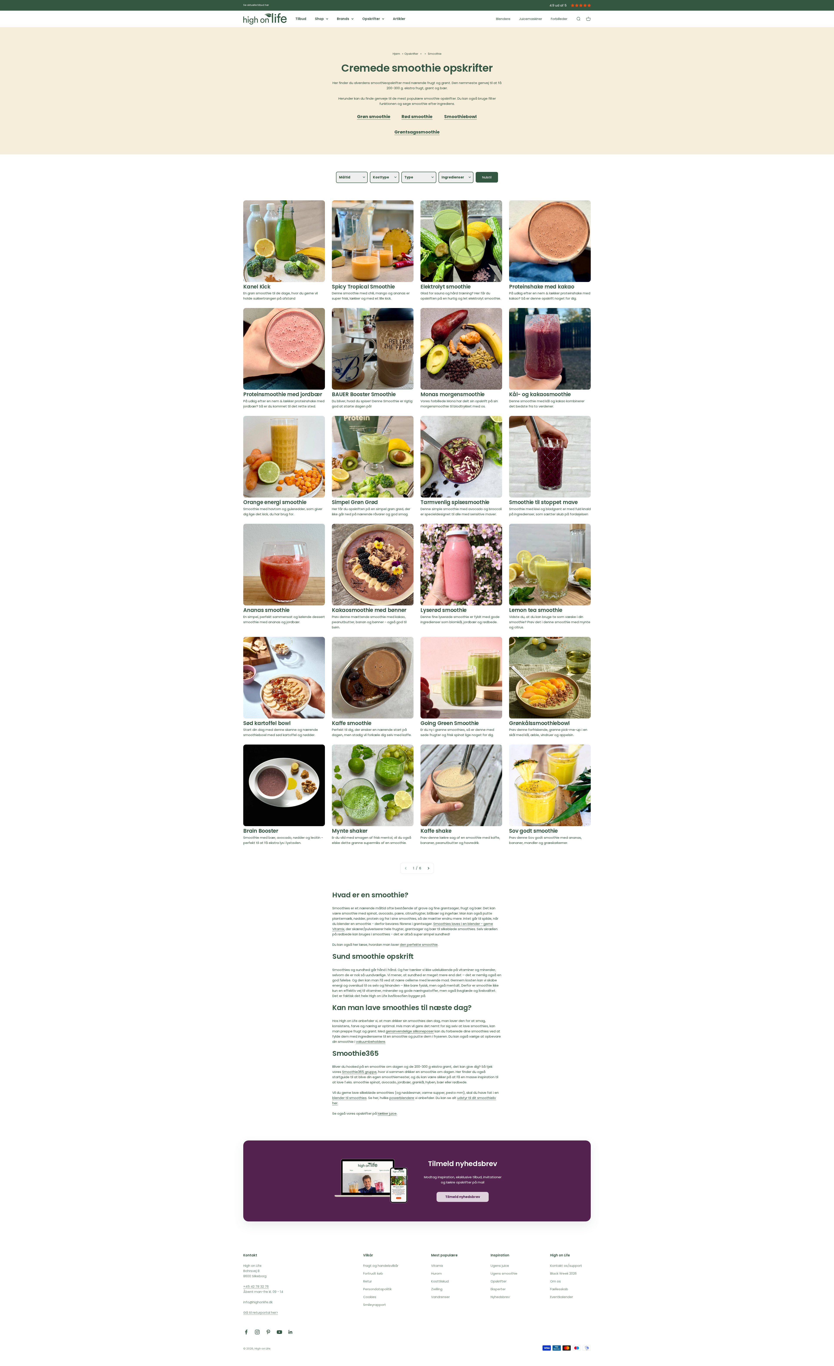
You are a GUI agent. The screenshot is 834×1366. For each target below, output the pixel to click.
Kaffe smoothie (351, 723)
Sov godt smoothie (533, 830)
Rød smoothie (417, 117)
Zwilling (436, 1289)
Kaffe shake (435, 830)
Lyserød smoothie (443, 610)
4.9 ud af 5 (558, 5)
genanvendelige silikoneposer (410, 1031)
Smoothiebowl (460, 117)
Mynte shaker (349, 830)
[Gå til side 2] (428, 868)
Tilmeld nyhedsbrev (462, 1197)
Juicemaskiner (530, 18)
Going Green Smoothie (449, 723)
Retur (367, 1281)
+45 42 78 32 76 (256, 1286)
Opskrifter (371, 18)
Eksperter (498, 1289)
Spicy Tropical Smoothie (363, 286)
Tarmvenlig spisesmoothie (454, 502)
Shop (319, 18)
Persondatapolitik (377, 1289)
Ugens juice (500, 1265)
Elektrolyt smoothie (445, 286)
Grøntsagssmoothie (417, 132)
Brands (343, 18)
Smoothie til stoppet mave (543, 502)
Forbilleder (559, 18)
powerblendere (401, 1098)
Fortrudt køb (373, 1273)
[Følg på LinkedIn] (290, 1332)
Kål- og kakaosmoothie (540, 394)
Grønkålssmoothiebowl (539, 723)
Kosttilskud (440, 1281)
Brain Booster (260, 830)
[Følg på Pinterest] (268, 1332)
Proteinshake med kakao (541, 286)
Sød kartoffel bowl (267, 723)
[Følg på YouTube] (279, 1332)
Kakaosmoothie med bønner (369, 610)
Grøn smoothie (373, 117)
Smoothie (435, 54)
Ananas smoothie (266, 610)
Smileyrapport (374, 1304)
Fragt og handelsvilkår (380, 1265)
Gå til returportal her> (260, 1312)
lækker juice (387, 1113)
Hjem (396, 54)
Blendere (503, 18)
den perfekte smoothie (419, 944)
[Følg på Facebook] (246, 1332)
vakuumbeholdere (370, 1041)
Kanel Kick (256, 286)
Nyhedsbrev (500, 1297)
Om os (555, 1281)
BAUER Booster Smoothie (364, 394)
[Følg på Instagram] (257, 1332)
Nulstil (486, 177)
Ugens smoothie (504, 1273)
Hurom (436, 1273)
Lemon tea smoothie (535, 610)
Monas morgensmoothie (452, 394)
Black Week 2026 (563, 1273)
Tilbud (300, 18)
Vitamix (437, 1265)
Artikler (399, 18)
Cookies (369, 1297)
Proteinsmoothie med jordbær (282, 394)
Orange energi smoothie (274, 502)
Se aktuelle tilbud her (256, 5)
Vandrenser (440, 1297)
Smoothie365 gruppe (359, 1071)
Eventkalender (561, 1297)
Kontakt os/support (566, 1265)
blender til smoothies (349, 1098)
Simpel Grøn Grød (355, 502)
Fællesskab (559, 1289)
